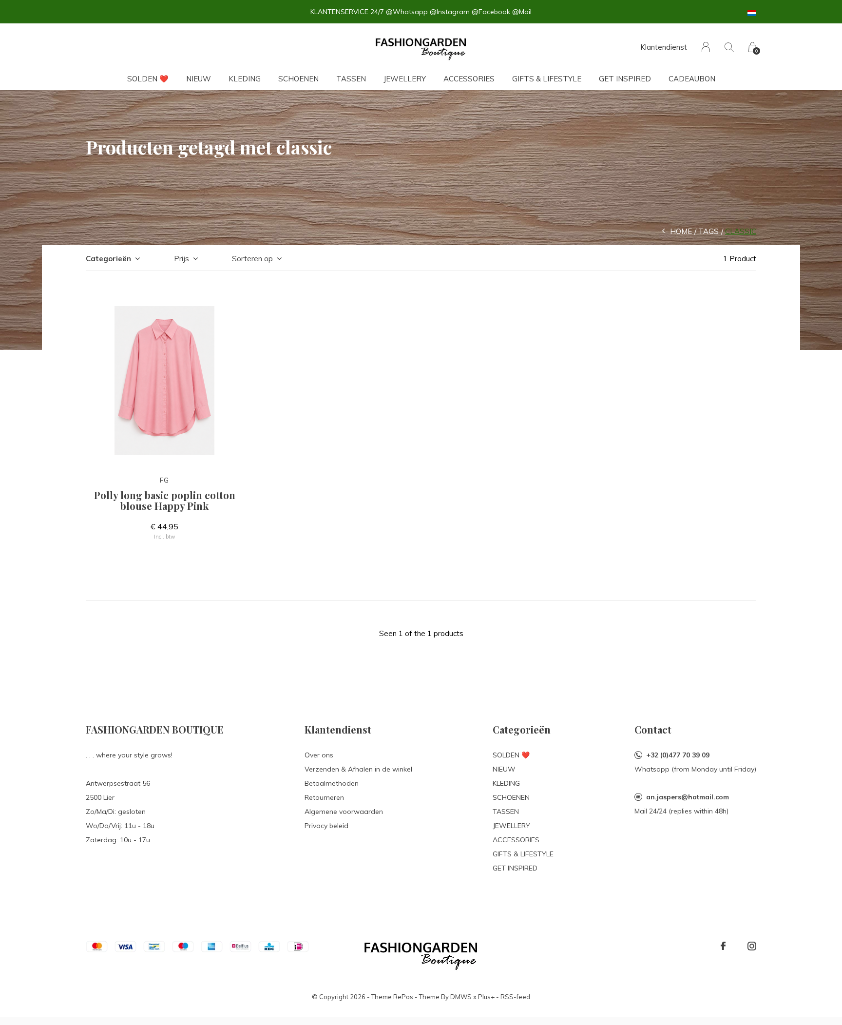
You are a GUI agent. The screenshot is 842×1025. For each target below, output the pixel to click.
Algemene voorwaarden (344, 811)
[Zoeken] (729, 47)
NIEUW (198, 78)
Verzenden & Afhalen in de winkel (358, 769)
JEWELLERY (404, 78)
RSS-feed (515, 997)
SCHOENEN (298, 78)
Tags (708, 231)
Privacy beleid (326, 825)
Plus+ (486, 997)
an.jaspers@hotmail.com (687, 797)
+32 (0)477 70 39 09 (677, 755)
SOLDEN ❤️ (148, 78)
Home (681, 231)
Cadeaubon (692, 78)
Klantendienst (663, 47)
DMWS (461, 997)
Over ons (319, 755)
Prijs (181, 258)
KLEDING (245, 78)
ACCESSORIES (469, 78)
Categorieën (108, 258)
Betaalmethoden (332, 783)
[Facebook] (723, 946)
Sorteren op (252, 258)
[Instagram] (751, 946)
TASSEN (351, 78)
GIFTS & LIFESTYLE (546, 78)
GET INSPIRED (625, 78)
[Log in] (706, 47)
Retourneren (324, 797)
